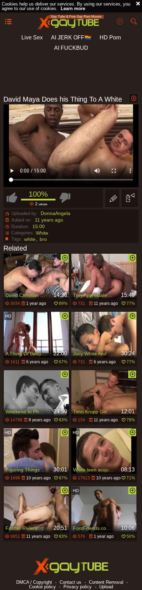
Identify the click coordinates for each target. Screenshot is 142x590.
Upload (106, 586)
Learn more (73, 8)
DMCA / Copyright (34, 582)
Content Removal (106, 582)
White (42, 233)
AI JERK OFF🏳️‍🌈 (71, 37)
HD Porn (110, 37)
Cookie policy (42, 586)
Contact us (70, 582)
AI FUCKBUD (71, 48)
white (30, 239)
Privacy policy (77, 586)
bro (43, 239)
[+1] (8, 22)
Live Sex (32, 37)
